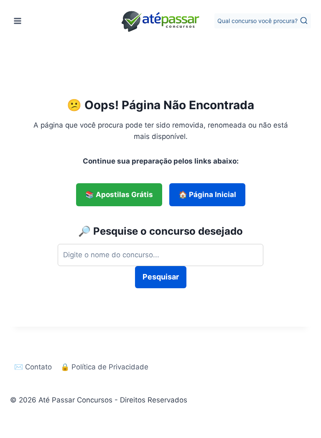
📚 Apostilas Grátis (119, 194)
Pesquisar (161, 276)
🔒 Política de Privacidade (104, 367)
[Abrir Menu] (17, 20)
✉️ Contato (33, 367)
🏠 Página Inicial (207, 194)
